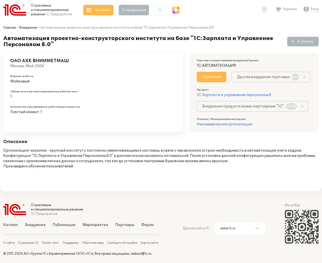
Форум (147, 225)
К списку (305, 41)
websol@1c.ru (141, 254)
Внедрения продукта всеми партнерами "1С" (249, 106)
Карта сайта (149, 243)
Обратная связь (93, 243)
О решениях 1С (28, 243)
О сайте (8, 243)
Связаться (211, 77)
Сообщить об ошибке (122, 243)
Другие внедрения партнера (267, 77)
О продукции (134, 10)
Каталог (10, 225)
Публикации (64, 225)
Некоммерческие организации (225, 124)
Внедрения (28, 28)
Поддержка (70, 243)
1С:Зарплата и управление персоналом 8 (234, 95)
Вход (315, 9)
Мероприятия (95, 225)
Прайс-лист (50, 243)
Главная (9, 28)
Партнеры (124, 225)
